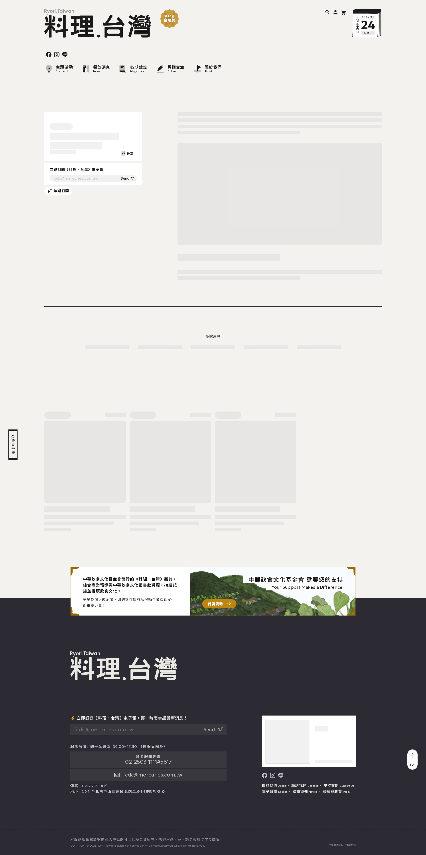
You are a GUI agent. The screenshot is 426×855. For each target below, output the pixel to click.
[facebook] (48, 54)
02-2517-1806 (94, 786)
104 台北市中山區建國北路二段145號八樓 (121, 791)
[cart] (343, 12)
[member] (335, 12)
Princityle (350, 844)
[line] (64, 54)
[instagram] (56, 54)
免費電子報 (13, 445)
